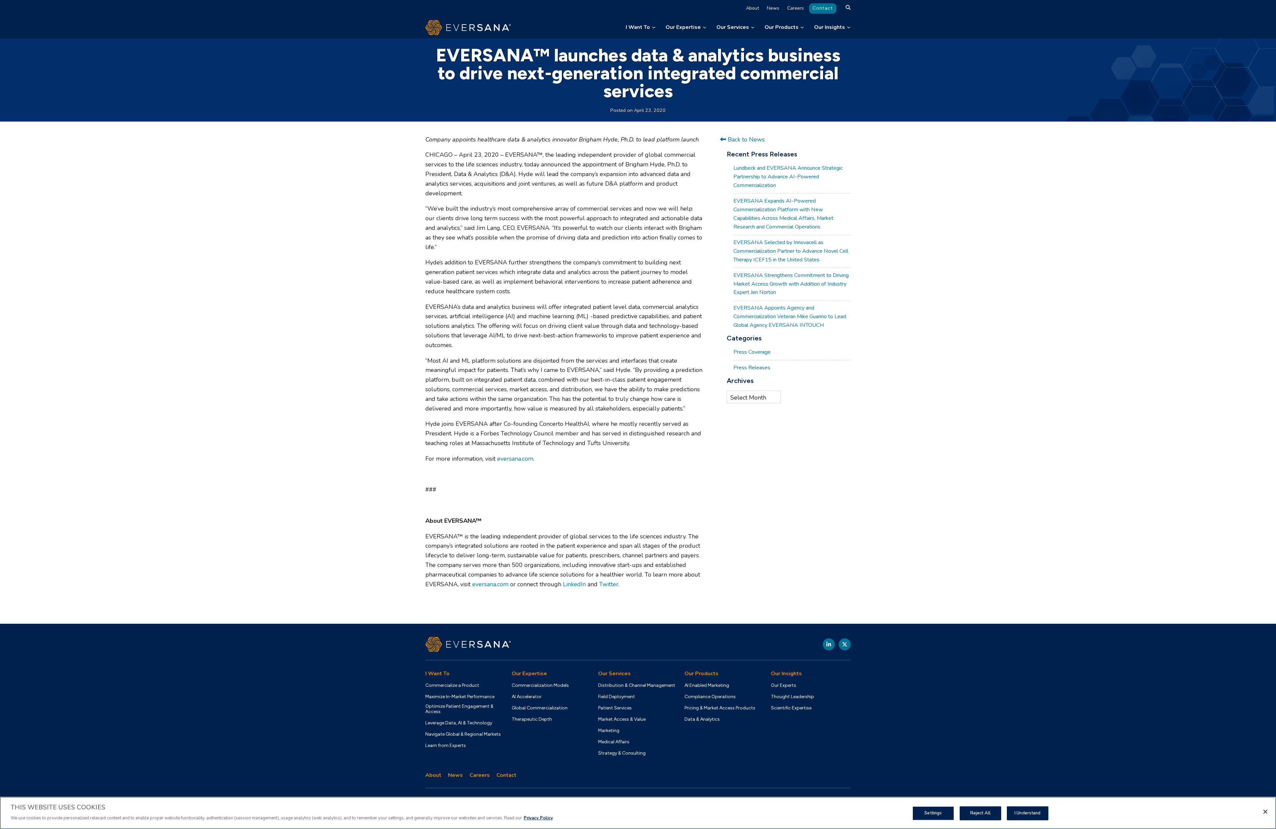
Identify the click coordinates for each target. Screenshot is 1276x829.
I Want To (638, 27)
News (773, 8)
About (752, 8)
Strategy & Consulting (622, 753)
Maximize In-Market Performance (459, 696)
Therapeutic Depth (532, 719)
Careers (795, 8)
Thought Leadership (792, 696)
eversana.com (515, 459)
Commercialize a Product (452, 685)
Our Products (781, 27)
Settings (933, 813)
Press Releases (751, 367)
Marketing (608, 730)
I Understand (1027, 813)
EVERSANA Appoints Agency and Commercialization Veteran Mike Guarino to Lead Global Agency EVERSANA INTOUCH (789, 316)
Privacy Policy (538, 818)
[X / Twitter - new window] (845, 644)
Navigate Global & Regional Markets (463, 734)
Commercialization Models (540, 685)
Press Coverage (752, 352)
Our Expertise (683, 27)
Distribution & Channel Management (636, 685)
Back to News (745, 139)
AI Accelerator (527, 696)
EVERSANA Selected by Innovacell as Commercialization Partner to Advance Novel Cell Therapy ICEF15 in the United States (790, 251)
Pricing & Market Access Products (720, 708)
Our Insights (829, 27)
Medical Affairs (613, 742)
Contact (822, 8)
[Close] (1265, 811)
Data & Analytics (702, 719)
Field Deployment (616, 696)
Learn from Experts (445, 745)
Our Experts (783, 685)
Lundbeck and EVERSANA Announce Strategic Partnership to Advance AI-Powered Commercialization (788, 176)
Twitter (608, 584)
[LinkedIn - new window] (829, 644)
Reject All (980, 813)
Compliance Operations (710, 696)
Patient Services (615, 708)
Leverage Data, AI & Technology (458, 723)
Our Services (732, 27)
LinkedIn (574, 584)
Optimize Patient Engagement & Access (459, 709)
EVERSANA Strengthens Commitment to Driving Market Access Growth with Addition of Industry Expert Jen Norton (791, 284)
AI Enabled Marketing (707, 685)
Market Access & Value (622, 719)
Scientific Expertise (791, 708)
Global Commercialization (540, 708)
